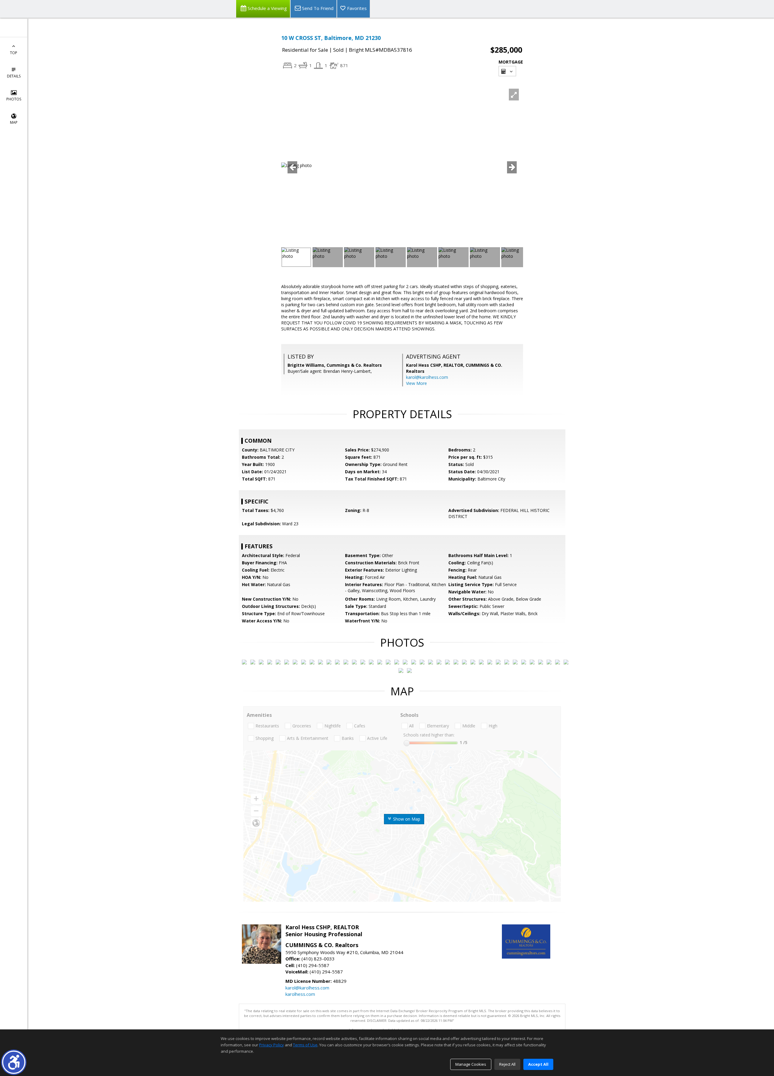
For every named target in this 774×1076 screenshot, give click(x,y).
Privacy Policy (271, 1045)
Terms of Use (305, 1045)
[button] (13, 1062)
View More (416, 383)
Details (14, 76)
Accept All (538, 1064)
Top (13, 52)
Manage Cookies (470, 1064)
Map (14, 122)
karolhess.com (300, 994)
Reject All (507, 1064)
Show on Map (406, 819)
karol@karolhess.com (427, 377)
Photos (13, 99)
